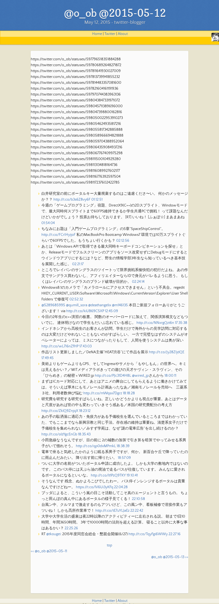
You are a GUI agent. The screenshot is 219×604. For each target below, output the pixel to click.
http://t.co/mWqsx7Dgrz (102, 393)
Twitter (109, 34)
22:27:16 (175, 534)
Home (97, 34)
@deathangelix (99, 305)
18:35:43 (84, 434)
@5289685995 (53, 305)
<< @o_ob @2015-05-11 (49, 551)
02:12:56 (122, 241)
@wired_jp (140, 375)
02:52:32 (76, 299)
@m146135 (120, 305)
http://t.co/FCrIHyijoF (58, 235)
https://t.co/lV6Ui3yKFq (94, 487)
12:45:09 (111, 311)
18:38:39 (123, 446)
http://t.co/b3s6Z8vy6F (72, 199)
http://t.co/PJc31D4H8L (113, 375)
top (109, 545)
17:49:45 (47, 358)
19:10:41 (132, 475)
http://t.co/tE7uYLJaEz (112, 510)
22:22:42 (136, 510)
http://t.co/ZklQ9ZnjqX (59, 411)
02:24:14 (138, 282)
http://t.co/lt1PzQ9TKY (108, 475)
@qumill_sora (76, 305)
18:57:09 (124, 458)
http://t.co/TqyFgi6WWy (148, 534)
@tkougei (53, 534)
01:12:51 (97, 199)
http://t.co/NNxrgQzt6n (155, 323)
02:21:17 (78, 264)
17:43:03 (85, 346)
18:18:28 (129, 393)
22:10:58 (138, 499)
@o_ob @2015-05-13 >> (169, 557)
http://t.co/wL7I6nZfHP (60, 346)
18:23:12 (85, 411)
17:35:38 (181, 323)
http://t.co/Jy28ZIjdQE (166, 352)
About (123, 34)
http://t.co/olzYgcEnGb (59, 434)
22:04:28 (121, 487)
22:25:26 (71, 528)
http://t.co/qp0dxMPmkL (96, 446)
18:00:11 (170, 375)
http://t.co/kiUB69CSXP (85, 311)
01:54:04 (48, 223)
